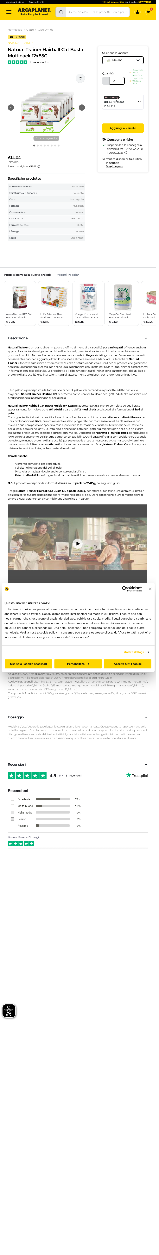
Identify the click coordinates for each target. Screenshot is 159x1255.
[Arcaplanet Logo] (34, 12)
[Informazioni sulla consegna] (125, 152)
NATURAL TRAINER (20, 43)
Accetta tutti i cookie (128, 663)
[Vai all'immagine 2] (38, 146)
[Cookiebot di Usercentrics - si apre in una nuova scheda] (125, 589)
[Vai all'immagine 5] (48, 146)
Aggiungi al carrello (123, 128)
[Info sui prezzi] (38, 166)
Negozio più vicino (14, 2)
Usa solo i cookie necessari (28, 663)
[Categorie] (9, 12)
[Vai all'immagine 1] (34, 146)
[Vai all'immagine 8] (59, 146)
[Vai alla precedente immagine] (11, 107)
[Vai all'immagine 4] (45, 146)
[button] (46, 107)
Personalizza (76, 663)
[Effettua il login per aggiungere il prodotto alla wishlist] (80, 78)
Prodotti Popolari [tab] (67, 275)
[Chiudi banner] (150, 589)
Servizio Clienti (36, 2)
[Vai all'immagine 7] (55, 146)
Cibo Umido (46, 29)
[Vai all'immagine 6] (52, 146)
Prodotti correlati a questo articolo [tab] (28, 275)
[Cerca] (61, 12)
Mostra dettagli (134, 652)
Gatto (30, 29)
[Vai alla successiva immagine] (82, 107)
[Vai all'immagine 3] (41, 146)
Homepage (15, 29)
